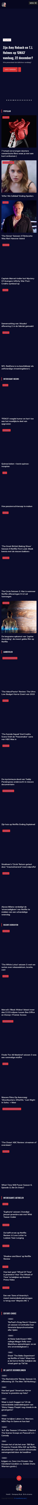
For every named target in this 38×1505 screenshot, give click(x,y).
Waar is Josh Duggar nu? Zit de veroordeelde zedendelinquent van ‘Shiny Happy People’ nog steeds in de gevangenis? (19, 1406)
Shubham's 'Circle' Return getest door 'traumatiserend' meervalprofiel (18, 865)
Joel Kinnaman (8, 1021)
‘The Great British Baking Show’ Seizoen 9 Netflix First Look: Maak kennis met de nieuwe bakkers (17, 549)
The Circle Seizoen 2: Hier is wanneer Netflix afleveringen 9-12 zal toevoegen (18, 594)
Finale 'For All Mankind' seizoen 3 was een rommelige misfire (18, 1056)
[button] (33, 3)
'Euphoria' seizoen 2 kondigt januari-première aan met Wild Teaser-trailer (17, 1214)
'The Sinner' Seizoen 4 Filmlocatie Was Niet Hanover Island (16, 237)
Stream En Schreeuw (10, 658)
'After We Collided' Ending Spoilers (17, 196)
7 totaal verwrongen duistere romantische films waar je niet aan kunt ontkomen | (17, 153)
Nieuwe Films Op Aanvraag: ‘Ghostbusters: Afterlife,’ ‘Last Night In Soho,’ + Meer (18, 1100)
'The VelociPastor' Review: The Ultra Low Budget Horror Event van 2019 (18, 692)
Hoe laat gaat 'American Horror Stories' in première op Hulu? (16, 1391)
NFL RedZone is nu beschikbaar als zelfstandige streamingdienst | (17, 367)
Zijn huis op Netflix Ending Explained (18, 824)
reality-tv (6, 831)
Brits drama (27, 1494)
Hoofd (8, 1494)
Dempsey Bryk (17, 1494)
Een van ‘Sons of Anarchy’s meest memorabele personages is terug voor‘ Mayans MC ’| (17, 1298)
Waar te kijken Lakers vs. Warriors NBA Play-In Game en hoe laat (17, 1420)
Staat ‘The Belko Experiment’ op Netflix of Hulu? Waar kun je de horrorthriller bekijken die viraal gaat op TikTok (22, 1359)
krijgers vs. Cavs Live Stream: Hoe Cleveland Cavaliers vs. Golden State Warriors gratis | (18, 1464)
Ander (5, 202)
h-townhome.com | (20, 1498)
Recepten (6, 430)
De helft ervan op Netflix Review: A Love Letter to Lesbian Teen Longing (14, 1235)
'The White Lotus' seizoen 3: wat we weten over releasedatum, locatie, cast (18, 967)
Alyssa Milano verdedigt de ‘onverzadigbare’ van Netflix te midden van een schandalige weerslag (15, 911)
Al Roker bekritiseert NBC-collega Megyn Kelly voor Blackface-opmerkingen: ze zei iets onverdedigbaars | (22, 1343)
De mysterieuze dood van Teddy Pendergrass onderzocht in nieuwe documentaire (17, 782)
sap (5, 473)
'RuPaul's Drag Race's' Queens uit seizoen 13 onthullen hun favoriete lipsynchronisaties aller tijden (22, 1326)
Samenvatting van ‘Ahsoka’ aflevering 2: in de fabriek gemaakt (17, 324)
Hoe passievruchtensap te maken (16, 506)
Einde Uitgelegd (8, 162)
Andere (6, 117)
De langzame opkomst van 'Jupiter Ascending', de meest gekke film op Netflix (17, 639)
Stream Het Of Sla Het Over (12, 1109)
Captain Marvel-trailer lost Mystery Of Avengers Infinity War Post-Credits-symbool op (17, 281)
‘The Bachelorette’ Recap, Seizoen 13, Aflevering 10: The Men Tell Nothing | (18, 1380)
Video (5, 290)
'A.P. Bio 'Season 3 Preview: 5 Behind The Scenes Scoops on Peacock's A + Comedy (18, 1433)
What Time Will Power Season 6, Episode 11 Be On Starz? (16, 1186)
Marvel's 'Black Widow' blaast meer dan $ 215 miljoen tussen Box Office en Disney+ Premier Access (18, 1012)
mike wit (6, 931)
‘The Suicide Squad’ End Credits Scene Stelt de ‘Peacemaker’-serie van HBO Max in (17, 737)
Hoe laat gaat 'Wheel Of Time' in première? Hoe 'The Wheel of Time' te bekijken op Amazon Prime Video (17, 1276)
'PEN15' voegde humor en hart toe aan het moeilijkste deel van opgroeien (17, 421)
